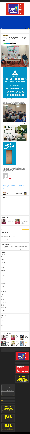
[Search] (27, 28)
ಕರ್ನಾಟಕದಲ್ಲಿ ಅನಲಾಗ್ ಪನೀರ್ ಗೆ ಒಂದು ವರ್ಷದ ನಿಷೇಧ (7, 241)
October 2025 (3, 270)
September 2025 (3, 272)
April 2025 (2, 280)
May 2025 (2, 278)
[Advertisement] (15, 21)
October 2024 (3, 289)
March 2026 (3, 262)
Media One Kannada (6, 42)
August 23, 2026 (23, 223)
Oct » (13, 395)
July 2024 (2, 294)
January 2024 (3, 304)
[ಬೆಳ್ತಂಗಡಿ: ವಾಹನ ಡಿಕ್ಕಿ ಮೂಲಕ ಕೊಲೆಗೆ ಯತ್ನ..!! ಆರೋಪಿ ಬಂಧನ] (3, 221)
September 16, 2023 (11, 42)
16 (11, 390)
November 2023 (3, 307)
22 (9, 392)
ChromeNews (17, 433)
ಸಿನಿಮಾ (2, 330)
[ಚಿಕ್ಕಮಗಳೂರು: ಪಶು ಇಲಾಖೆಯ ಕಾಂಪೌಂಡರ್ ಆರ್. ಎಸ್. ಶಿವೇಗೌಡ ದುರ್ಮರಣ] (3, 343)
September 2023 (3, 310)
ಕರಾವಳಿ (4, 35)
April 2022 (2, 312)
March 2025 (3, 281)
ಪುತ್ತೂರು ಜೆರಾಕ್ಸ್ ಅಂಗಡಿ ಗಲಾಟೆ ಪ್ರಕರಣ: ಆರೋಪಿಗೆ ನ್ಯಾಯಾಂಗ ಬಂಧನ (24, 221)
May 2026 (2, 259)
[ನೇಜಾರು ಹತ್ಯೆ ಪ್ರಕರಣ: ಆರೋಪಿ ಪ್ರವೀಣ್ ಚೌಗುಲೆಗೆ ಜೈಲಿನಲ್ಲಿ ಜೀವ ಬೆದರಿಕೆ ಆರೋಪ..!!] (22, 337)
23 (11, 392)
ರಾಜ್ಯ (2, 328)
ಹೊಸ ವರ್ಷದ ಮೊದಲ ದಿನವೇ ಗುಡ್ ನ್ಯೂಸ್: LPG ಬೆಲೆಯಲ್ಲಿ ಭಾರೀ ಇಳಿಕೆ (15, 249)
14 (7, 390)
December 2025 (3, 267)
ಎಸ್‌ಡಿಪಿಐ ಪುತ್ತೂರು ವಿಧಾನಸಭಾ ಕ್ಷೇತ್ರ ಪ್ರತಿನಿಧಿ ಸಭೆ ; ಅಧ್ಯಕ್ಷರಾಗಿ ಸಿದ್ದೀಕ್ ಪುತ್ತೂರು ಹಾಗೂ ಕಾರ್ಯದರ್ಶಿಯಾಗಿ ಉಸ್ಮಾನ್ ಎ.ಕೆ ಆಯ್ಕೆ (6, 187)
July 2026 (2, 256)
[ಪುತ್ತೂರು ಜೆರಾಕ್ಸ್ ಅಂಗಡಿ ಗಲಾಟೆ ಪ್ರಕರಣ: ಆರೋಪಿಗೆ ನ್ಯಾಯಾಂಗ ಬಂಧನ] (17, 221)
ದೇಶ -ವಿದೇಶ (2, 325)
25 (2, 393)
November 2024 (3, 288)
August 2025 (3, 273)
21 (7, 392)
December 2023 (3, 305)
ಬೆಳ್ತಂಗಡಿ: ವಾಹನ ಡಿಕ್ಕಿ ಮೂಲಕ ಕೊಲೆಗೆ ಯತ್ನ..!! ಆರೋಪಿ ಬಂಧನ (10, 221)
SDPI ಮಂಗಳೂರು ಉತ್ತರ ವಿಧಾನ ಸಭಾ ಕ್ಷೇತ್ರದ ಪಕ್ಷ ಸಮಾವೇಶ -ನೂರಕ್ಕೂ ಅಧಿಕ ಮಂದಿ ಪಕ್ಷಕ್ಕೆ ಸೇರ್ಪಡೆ (22, 186)
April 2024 (2, 299)
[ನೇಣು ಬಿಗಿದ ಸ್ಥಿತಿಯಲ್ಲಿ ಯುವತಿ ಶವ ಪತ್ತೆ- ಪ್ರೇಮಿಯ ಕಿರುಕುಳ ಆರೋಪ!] (22, 343)
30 (11, 393)
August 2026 (3, 254)
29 (9, 393)
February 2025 (3, 283)
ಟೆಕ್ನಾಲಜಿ (2, 323)
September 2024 (3, 291)
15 (9, 390)
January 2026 (3, 265)
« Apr (2, 395)
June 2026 (2, 257)
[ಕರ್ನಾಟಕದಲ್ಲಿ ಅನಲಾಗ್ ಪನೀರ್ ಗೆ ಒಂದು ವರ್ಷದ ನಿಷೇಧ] (13, 343)
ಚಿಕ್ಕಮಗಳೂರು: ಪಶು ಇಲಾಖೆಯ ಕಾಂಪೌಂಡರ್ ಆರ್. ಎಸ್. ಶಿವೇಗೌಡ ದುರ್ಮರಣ (10, 239)
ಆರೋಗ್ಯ (2, 317)
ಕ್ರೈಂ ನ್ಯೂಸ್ (2, 322)
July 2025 (2, 275)
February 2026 (3, 264)
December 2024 (3, 286)
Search (3, 227)
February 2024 (3, 302)
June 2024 (2, 296)
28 (7, 393)
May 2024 (2, 297)
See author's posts (12, 176)
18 (2, 392)
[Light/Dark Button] (26, 28)
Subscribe (28, 28)
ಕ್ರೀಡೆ (1, 320)
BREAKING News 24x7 (3, 350)
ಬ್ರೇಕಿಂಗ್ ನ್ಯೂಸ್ (6, 35)
